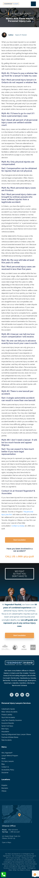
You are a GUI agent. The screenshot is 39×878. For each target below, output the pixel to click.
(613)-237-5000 (13, 829)
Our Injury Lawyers (8, 761)
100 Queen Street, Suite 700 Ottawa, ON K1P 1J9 (11, 839)
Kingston (4, 785)
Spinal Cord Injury (7, 726)
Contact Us (5, 767)
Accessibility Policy (8, 770)
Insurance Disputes (8, 723)
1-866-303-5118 (15, 832)
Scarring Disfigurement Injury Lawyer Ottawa (16, 734)
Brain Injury (5, 729)
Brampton (5, 788)
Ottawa (4, 791)
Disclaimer (5, 772)
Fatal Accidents (7, 740)
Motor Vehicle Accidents (9, 712)
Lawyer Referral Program (10, 755)
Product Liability (7, 714)
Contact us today (18, 526)
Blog (3, 764)
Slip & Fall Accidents (8, 717)
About (3, 758)
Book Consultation (20, 540)
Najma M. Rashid (21, 35)
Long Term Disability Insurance (12, 720)
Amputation (5, 731)
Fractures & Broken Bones (10, 737)
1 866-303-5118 (25, 556)
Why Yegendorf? (7, 753)
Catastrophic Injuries (8, 709)
